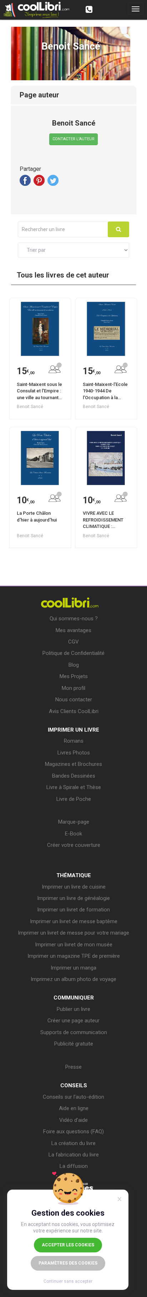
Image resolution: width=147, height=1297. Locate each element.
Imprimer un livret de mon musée (73, 944)
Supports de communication (73, 1032)
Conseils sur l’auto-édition (73, 1097)
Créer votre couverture (73, 845)
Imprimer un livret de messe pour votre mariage (73, 933)
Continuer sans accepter (68, 1281)
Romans (73, 741)
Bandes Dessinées (73, 776)
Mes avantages (73, 630)
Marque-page (73, 822)
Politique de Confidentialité (73, 653)
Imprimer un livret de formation (73, 909)
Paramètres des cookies (68, 1263)
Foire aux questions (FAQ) (73, 1131)
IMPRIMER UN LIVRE (73, 730)
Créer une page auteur (73, 1020)
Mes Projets (74, 676)
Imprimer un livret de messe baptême (73, 921)
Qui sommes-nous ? (74, 618)
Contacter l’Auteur (73, 139)
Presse (73, 1067)
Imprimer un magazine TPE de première (73, 956)
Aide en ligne (73, 1108)
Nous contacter (73, 699)
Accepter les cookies (68, 1244)
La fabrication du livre (74, 1154)
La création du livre (73, 1143)
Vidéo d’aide (73, 1120)
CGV (73, 642)
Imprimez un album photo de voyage (73, 979)
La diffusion (74, 1166)
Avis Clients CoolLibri (73, 711)
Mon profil (73, 688)
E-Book (73, 833)
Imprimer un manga (73, 968)
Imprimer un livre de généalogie (73, 898)
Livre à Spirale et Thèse (73, 787)
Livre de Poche (73, 799)
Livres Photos (73, 752)
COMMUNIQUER (74, 998)
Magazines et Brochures (73, 764)
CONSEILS (73, 1085)
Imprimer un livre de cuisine (74, 887)
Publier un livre (73, 1009)
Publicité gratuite (73, 1044)
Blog (74, 665)
